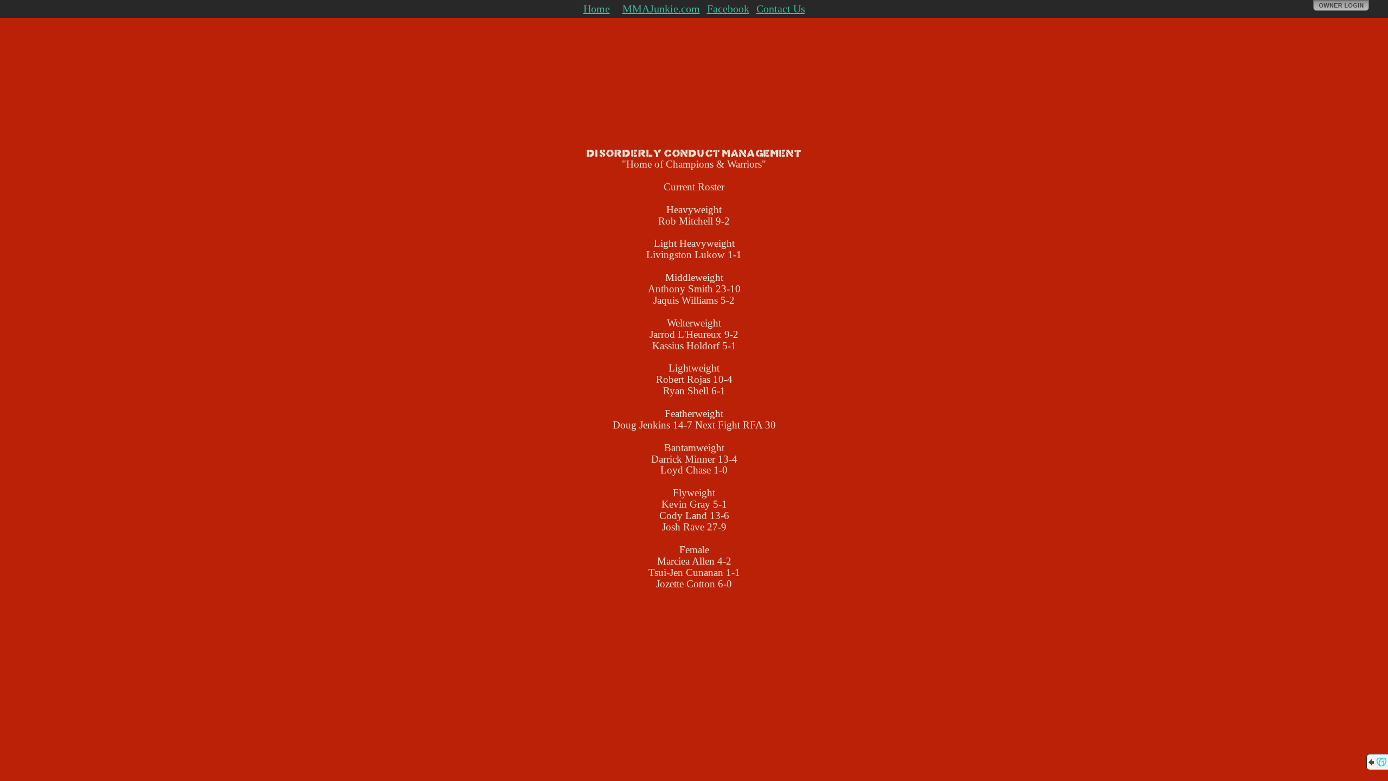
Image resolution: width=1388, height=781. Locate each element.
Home (596, 9)
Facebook (728, 9)
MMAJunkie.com (661, 9)
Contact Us (780, 9)
